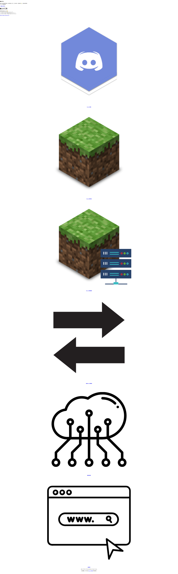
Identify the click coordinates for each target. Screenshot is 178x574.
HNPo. (1, 15)
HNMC (3, 15)
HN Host (6, 15)
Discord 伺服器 (90, 570)
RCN (8, 15)
